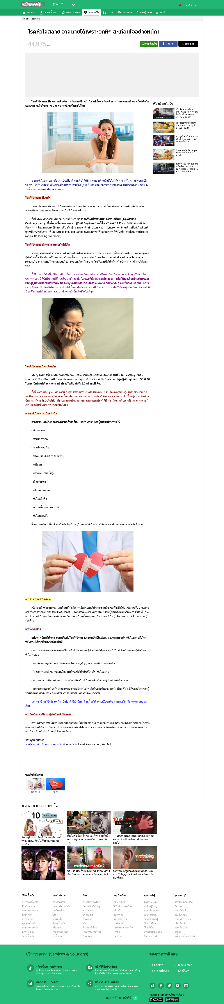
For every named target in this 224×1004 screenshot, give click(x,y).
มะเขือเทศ (119, 923)
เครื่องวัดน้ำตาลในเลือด (185, 936)
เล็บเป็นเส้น (180, 923)
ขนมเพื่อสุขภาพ (152, 910)
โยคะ (55, 914)
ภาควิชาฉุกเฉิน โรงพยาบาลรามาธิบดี (45, 744)
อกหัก (55, 791)
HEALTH (58, 5)
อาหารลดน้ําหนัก (30, 902)
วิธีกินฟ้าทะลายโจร (123, 906)
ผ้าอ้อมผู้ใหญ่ (150, 906)
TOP (216, 998)
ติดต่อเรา (157, 965)
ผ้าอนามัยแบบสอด (183, 902)
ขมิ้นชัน (117, 910)
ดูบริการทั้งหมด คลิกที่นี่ (118, 997)
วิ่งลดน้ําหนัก (59, 923)
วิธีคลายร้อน (150, 923)
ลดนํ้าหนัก (27, 914)
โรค (111, 12)
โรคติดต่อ (87, 919)
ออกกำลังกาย (73, 12)
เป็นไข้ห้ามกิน (181, 910)
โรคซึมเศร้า (88, 936)
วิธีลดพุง (57, 927)
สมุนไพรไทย (120, 902)
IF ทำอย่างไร (28, 906)
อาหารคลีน (27, 919)
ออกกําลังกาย (59, 902)
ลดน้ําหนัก (57, 936)
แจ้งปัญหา (184, 970)
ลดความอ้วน (28, 931)
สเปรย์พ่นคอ (180, 927)
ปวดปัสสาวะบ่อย (182, 919)
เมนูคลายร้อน (150, 914)
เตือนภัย (127, 12)
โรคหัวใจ (35, 791)
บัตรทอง (178, 906)
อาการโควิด (88, 914)
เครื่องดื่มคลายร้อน (153, 931)
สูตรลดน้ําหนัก (29, 923)
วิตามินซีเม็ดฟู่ (151, 919)
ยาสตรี (177, 931)
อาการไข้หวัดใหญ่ (92, 902)
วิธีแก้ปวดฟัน (180, 914)
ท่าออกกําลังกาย (60, 931)
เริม (85, 923)
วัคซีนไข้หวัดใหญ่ (91, 906)
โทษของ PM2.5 (152, 936)
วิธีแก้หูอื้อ (149, 927)
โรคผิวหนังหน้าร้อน (92, 931)
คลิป (162, 12)
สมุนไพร (118, 936)
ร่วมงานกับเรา (160, 970)
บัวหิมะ (117, 931)
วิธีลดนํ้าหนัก (28, 936)
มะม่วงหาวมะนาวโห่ (123, 927)
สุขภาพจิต (94, 12)
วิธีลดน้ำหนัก (51, 12)
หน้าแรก (31, 12)
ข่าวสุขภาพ (146, 12)
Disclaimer (185, 965)
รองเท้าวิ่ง (57, 919)
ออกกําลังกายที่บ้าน (62, 906)
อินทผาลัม (118, 914)
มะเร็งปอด (88, 910)
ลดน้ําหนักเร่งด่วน (30, 910)
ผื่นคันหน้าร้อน (90, 927)
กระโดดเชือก (59, 910)
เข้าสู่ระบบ (192, 5)
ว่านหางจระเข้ (120, 919)
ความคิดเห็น (151, 43)
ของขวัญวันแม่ (151, 902)
